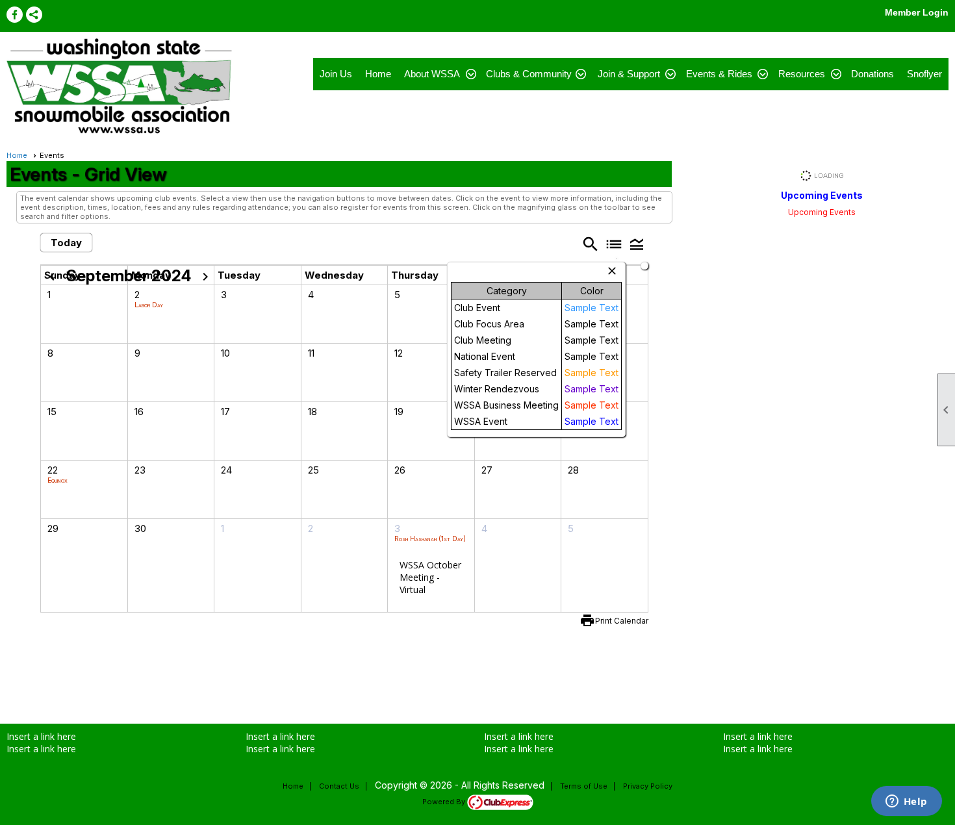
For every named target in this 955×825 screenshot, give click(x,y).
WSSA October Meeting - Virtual (430, 577)
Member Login (917, 12)
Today (66, 242)
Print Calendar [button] (621, 621)
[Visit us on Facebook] (14, 14)
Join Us (336, 73)
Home (378, 73)
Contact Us (339, 786)
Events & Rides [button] (719, 73)
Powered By (444, 801)
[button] (636, 243)
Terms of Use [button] (583, 786)
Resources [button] (801, 73)
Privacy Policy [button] (647, 786)
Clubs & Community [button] (529, 73)
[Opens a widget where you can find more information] (906, 802)
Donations (872, 73)
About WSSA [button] (432, 73)
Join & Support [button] (629, 73)
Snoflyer (924, 73)
